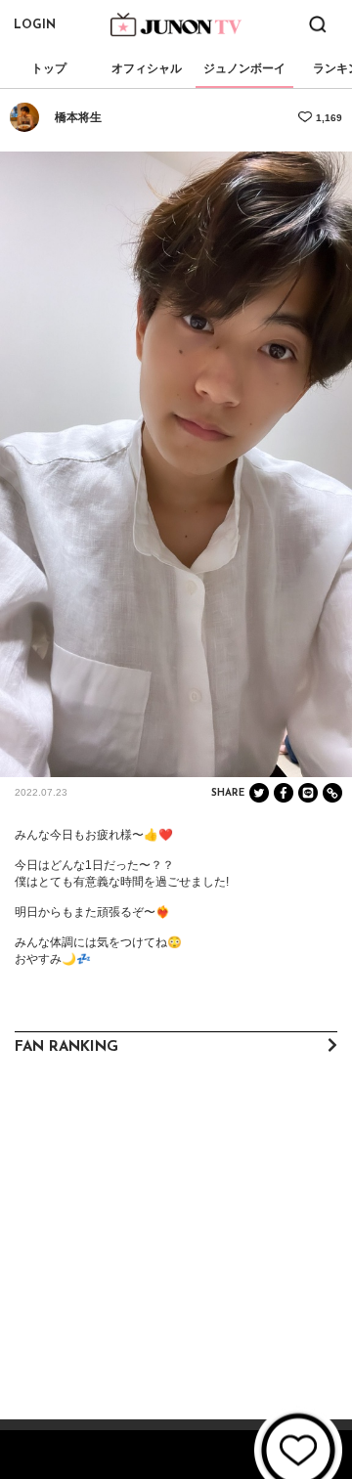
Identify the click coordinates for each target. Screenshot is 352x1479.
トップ (48, 68)
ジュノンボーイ (244, 68)
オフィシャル (146, 68)
